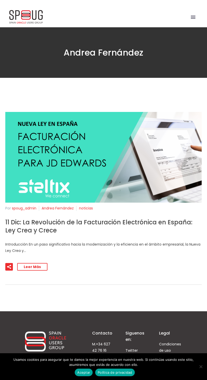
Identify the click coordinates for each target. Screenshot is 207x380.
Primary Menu (193, 17)
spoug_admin (24, 208)
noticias (86, 208)
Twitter (131, 350)
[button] (9, 267)
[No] (200, 366)
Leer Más (32, 266)
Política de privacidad (115, 372)
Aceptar (83, 372)
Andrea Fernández (58, 208)
